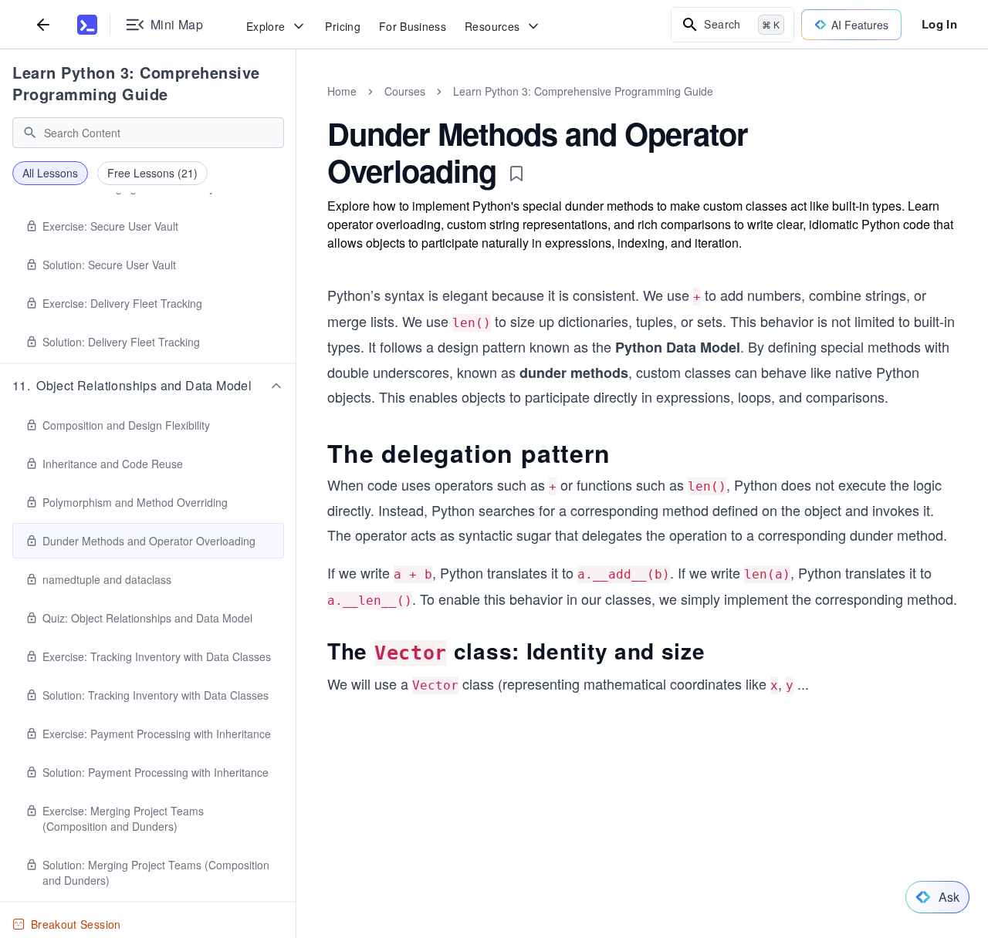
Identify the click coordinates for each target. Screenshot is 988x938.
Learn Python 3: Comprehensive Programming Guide (136, 83)
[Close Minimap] (296, 108)
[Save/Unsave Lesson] (516, 173)
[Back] (43, 24)
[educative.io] (87, 25)
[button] (148, 385)
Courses (404, 91)
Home (342, 91)
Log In (939, 23)
